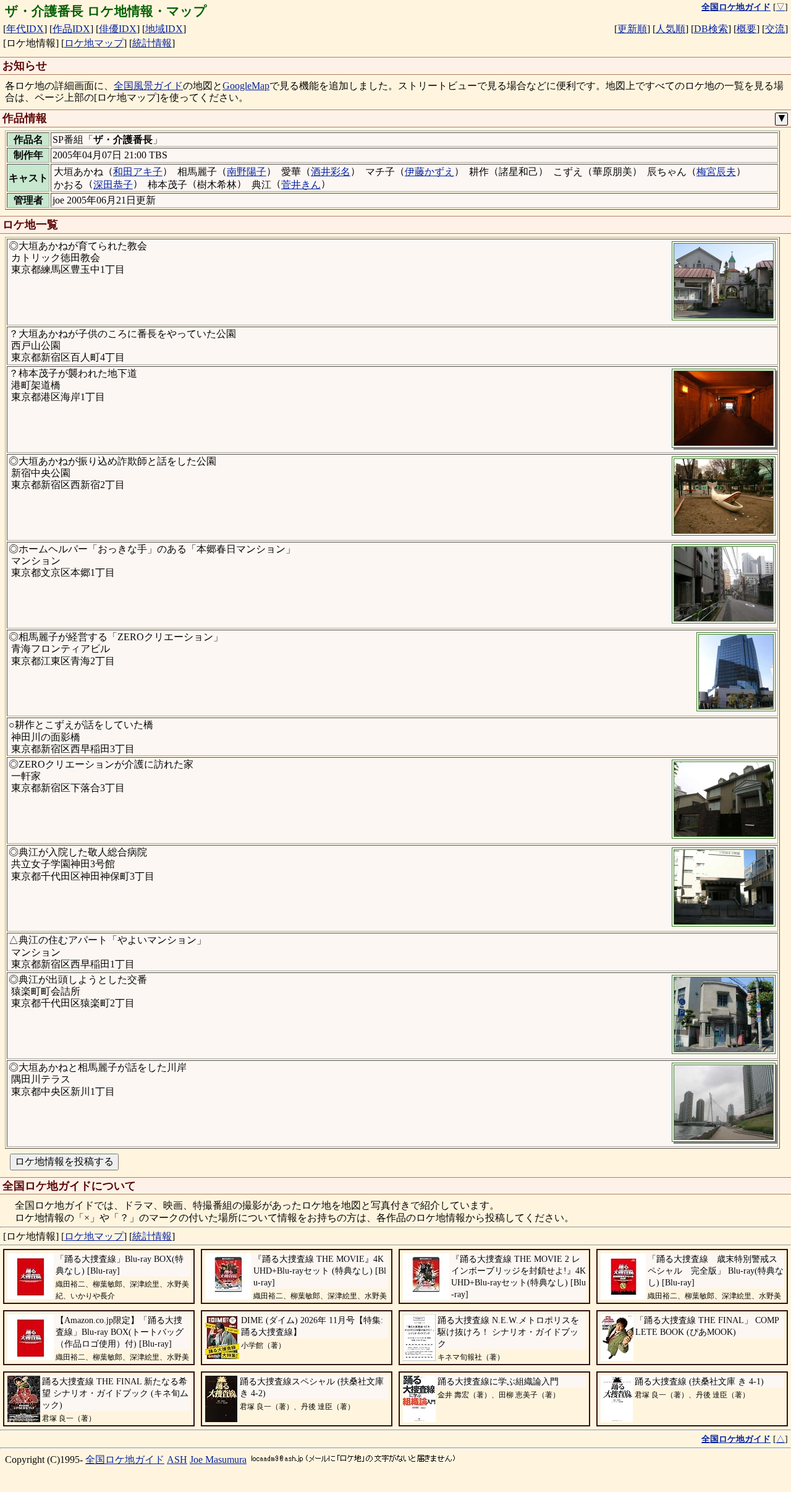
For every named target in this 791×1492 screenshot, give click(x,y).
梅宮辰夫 (716, 171)
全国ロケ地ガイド (124, 1459)
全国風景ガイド (148, 85)
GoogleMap (245, 85)
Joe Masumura (218, 1459)
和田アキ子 (138, 171)
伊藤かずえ (429, 171)
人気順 (670, 29)
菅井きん (301, 184)
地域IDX (164, 29)
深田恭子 (113, 184)
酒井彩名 (330, 171)
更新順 (632, 29)
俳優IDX (118, 29)
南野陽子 (246, 171)
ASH (177, 1459)
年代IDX (25, 29)
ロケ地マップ (94, 43)
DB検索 (711, 29)
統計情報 (152, 43)
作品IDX (71, 29)
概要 (746, 29)
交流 (775, 29)
